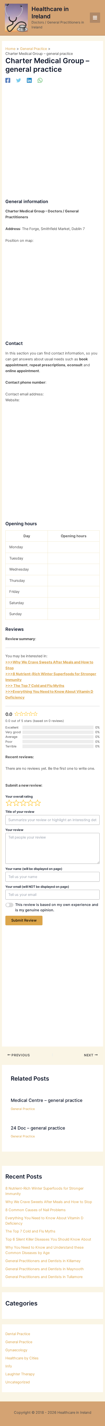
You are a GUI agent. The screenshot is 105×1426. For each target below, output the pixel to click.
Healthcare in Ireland (50, 12)
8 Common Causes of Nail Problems (35, 1210)
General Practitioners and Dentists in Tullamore (44, 1277)
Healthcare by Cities (22, 1358)
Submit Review (24, 920)
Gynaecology (16, 1350)
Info (8, 1366)
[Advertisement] (52, 139)
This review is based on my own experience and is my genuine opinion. (56, 907)
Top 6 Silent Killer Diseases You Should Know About (48, 1239)
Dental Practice (17, 1334)
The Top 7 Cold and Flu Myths (30, 1231)
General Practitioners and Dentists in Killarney (43, 1261)
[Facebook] (7, 80)
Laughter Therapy (20, 1374)
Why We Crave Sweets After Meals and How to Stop (48, 1202)
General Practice (23, 1109)
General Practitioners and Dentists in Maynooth (44, 1269)
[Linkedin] (29, 80)
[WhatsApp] (40, 80)
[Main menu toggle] (95, 17)
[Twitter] (18, 80)
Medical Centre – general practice (47, 1100)
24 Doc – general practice (38, 1128)
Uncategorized (17, 1382)
